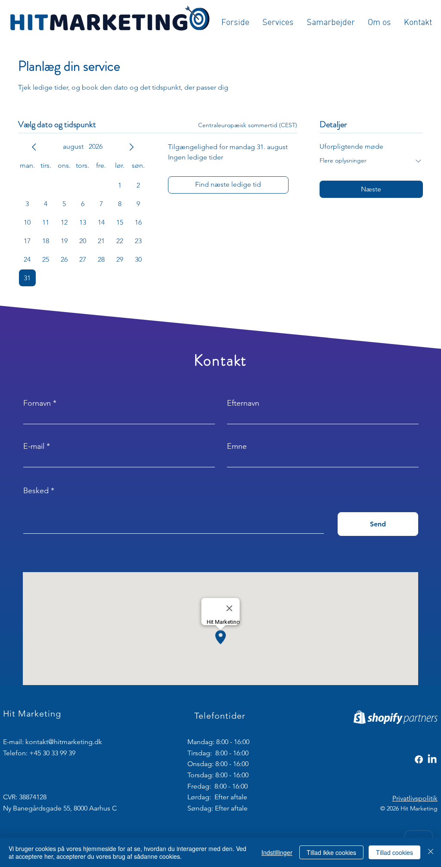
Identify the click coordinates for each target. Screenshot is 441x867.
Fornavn (37, 403)
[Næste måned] (131, 147)
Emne (237, 446)
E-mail (33, 446)
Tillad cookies (394, 852)
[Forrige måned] (34, 147)
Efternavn (243, 403)
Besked (36, 491)
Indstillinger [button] (276, 852)
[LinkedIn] (432, 759)
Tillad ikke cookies (331, 852)
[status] (247, 125)
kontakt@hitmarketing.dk (63, 742)
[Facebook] (418, 759)
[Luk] (430, 852)
